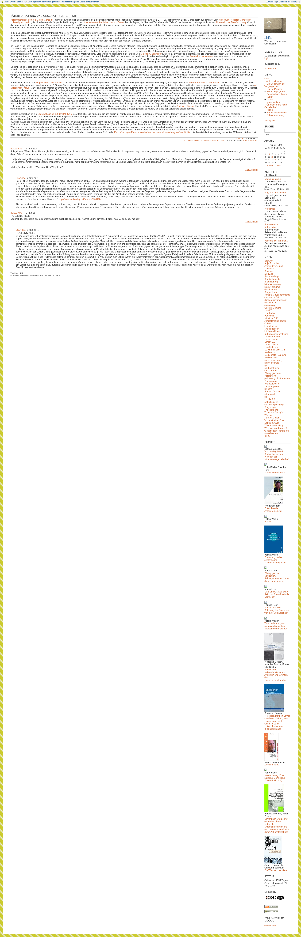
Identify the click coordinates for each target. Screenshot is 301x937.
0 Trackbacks (250, 141)
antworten (251, 170)
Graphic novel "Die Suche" (49, 82)
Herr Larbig (269, 313)
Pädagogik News (272, 373)
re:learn (268, 389)
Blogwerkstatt (271, 292)
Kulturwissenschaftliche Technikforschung (276, 335)
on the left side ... (273, 368)
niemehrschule (271, 362)
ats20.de (268, 274)
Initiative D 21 (271, 318)
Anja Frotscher (271, 263)
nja (265, 365)
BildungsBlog (271, 281)
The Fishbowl (271, 410)
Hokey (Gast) (17, 149)
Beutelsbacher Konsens (202, 56)
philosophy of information (277, 378)
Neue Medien (273, 102)
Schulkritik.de (271, 402)
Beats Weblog (271, 276)
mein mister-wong (273, 360)
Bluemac (268, 271)
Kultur (269, 97)
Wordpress (269, 208)
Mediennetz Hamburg (275, 355)
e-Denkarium (270, 302)
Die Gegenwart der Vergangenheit (43, 2)
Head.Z (268, 310)
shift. (268, 38)
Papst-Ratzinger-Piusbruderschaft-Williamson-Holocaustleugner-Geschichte (152, 132)
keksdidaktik (270, 326)
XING (267, 436)
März (279, 165)
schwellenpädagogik (274, 404)
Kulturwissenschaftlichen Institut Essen (104, 22)
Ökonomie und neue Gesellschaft (275, 106)
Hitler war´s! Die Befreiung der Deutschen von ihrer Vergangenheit (276, 610)
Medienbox (269, 352)
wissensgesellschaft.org (276, 430)
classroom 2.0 (271, 297)
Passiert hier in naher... (276, 240)
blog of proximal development (272, 288)
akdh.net (268, 260)
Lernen (270, 99)
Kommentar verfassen (213, 141)
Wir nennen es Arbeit (274, 472)
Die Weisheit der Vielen (276, 870)
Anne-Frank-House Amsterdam (203, 82)
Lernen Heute (271, 344)
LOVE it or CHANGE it (275, 349)
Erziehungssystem (276, 91)
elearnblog (269, 305)
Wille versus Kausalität (276, 428)
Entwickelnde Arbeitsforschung (272, 509)
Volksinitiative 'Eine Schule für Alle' (274, 421)
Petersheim (270, 376)
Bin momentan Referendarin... (271, 225)
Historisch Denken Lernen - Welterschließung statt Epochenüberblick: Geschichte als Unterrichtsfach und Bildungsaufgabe (277, 722)
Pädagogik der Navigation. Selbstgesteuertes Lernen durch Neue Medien (277, 577)
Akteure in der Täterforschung (231, 22)
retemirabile (270, 394)
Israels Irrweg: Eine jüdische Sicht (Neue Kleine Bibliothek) (274, 778)
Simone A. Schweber (151, 53)
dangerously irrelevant (275, 300)
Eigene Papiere (274, 89)
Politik (270, 110)
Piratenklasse (271, 381)
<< (298, 2)
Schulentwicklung (275, 115)
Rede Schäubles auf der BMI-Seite (54, 114)
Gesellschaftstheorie (277, 94)
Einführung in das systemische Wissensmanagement (275, 560)
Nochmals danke (272, 179)
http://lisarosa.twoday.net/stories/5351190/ (80, 199)
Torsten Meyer (271, 417)
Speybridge (270, 407)
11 (272, 157)
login (266, 58)
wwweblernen (271, 433)
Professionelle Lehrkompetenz (272, 385)
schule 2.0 (269, 399)
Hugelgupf (269, 315)
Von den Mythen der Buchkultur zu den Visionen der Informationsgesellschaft (276, 455)
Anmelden (271, 2)
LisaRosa (21, 2)
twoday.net (10, 2)
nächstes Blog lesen (286, 2)
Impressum (270, 68)
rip (265, 396)
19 (275, 160)
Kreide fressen (271, 328)
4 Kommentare (191, 141)
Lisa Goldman (271, 347)
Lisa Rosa (239, 139)
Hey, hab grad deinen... (276, 192)
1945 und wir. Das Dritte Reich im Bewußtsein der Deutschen (277, 594)
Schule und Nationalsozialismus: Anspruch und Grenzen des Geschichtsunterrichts (276, 674)
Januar (270, 165)
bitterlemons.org (272, 284)
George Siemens (272, 308)
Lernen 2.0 (269, 342)
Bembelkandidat (272, 279)
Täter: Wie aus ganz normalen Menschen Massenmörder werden (275, 626)
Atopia (267, 521)
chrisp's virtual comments (277, 294)
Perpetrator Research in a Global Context (31, 19)
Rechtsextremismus (277, 112)
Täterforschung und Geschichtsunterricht (80, 2)
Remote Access (272, 391)
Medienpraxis (271, 357)
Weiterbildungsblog (273, 425)
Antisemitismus (274, 81)
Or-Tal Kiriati (270, 370)
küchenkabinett (272, 331)
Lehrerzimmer (271, 339)
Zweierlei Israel (272, 764)
